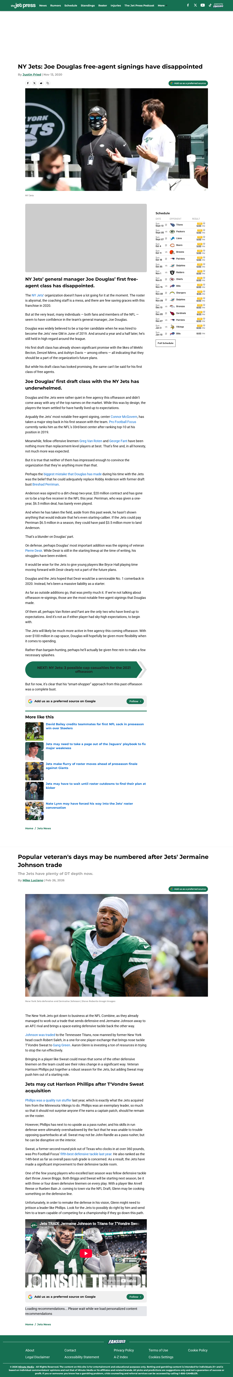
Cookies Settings (161, 1357)
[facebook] (188, 5)
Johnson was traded (40, 1035)
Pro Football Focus (122, 422)
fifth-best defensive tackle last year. (86, 1154)
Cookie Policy (198, 1350)
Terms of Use (158, 1350)
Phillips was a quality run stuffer (48, 1100)
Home (29, 828)
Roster (102, 5)
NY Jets (37, 295)
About (29, 1350)
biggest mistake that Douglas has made (73, 474)
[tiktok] (210, 5)
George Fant (118, 441)
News (43, 5)
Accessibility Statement (81, 1357)
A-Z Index (121, 1357)
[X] (195, 5)
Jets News (44, 828)
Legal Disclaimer (37, 1357)
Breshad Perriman (45, 484)
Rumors (55, 5)
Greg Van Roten (90, 441)
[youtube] (203, 5)
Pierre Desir (33, 550)
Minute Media (26, 1366)
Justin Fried (32, 74)
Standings (88, 5)
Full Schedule (166, 343)
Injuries (116, 5)
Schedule (70, 5)
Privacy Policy (124, 1350)
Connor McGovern (124, 417)
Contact (70, 1350)
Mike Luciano (33, 880)
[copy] (47, 83)
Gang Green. (62, 1045)
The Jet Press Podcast (139, 5)
